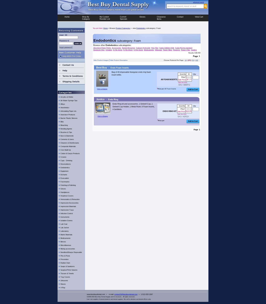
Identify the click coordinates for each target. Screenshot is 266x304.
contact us (71, 65)
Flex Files (154, 48)
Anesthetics (64, 107)
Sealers (194, 50)
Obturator (158, 50)
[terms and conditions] (71, 76)
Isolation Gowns (66, 220)
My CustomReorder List (105, 18)
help (71, 70)
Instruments (64, 217)
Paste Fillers (167, 50)
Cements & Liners (67, 139)
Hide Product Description (119, 60)
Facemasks (64, 182)
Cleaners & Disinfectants (69, 143)
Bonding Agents (66, 129)
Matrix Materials (66, 235)
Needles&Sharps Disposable (71, 252)
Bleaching (64, 125)
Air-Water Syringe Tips (68, 100)
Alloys (62, 104)
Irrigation (109, 50)
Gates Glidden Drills (166, 48)
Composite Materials (68, 146)
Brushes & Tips (66, 132)
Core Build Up (65, 150)
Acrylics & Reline (66, 97)
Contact (180, 17)
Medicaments (65, 238)
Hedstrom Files (99, 50)
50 (193, 60)
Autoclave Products (67, 115)
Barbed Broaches (128, 48)
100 (196, 60)
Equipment (64, 171)
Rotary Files (185, 50)
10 (186, 60)
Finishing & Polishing (68, 185)
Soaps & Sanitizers (67, 266)
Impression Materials (68, 206)
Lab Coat (63, 224)
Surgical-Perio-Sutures (68, 270)
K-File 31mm (138, 50)
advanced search (198, 2)
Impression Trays (67, 210)
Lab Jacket (64, 227)
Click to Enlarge (102, 89)
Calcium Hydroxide (143, 48)
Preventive (64, 259)
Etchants (63, 175)
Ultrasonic (64, 280)
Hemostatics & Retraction (70, 199)
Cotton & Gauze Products (70, 153)
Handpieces (64, 192)
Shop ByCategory (86, 18)
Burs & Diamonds (67, 136)
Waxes (63, 284)
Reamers (176, 50)
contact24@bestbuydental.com (125, 294)
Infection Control (66, 213)
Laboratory (64, 231)
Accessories (116, 48)
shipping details (71, 81)
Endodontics (65, 167)
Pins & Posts (65, 256)
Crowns (63, 157)
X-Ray (62, 288)
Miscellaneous (65, 245)
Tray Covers (65, 277)
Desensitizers (65, 164)
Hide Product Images (101, 60)
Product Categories (123, 28)
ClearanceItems (161, 18)
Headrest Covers (66, 196)
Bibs (62, 122)
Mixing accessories (67, 249)
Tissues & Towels (67, 273)
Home (67, 17)
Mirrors (63, 242)
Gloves (142, 17)
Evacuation (64, 178)
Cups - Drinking (66, 160)
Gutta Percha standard (183, 48)
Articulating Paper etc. (68, 111)
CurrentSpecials (123, 18)
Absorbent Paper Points (102, 48)
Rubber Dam (65, 263)
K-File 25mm (128, 50)
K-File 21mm (117, 50)
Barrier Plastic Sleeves (68, 118)
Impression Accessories (69, 203)
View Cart (199, 17)
